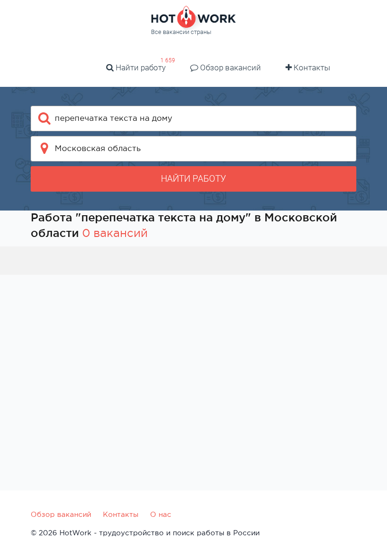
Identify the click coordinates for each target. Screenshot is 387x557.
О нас (160, 514)
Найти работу (140, 67)
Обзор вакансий (229, 67)
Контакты (311, 67)
